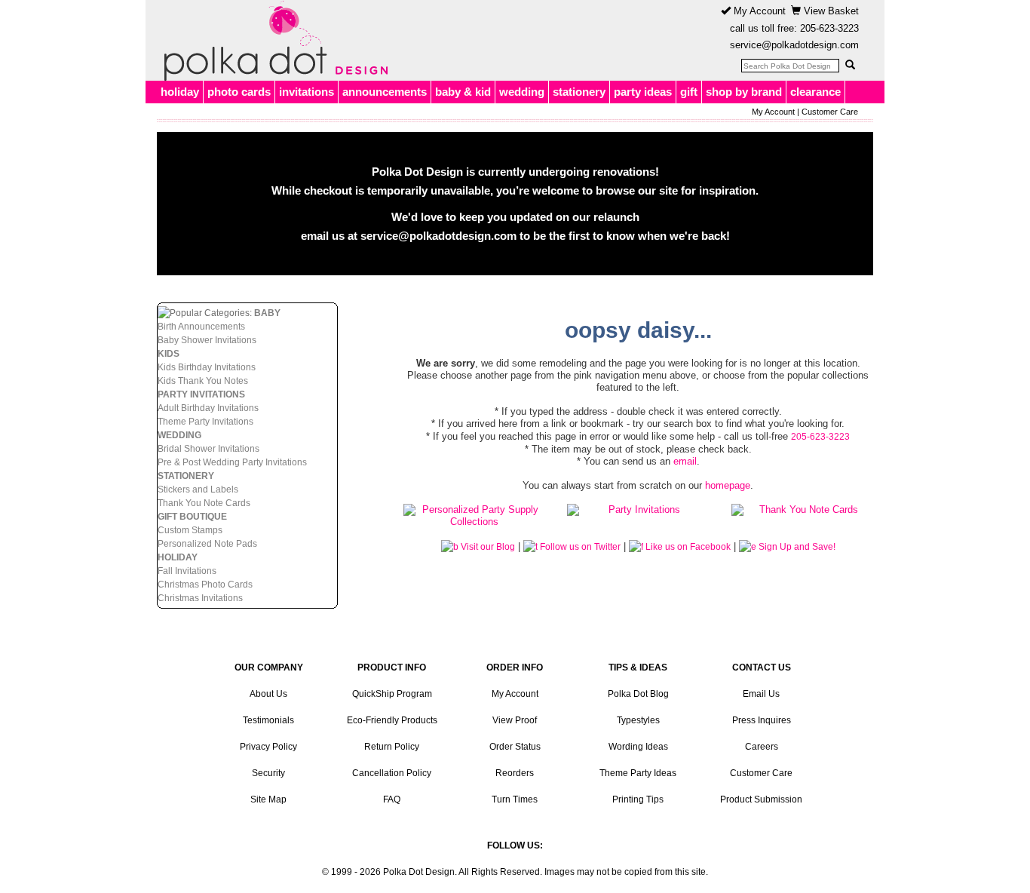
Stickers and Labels (198, 489)
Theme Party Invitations (205, 421)
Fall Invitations (187, 571)
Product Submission (761, 799)
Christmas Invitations (200, 598)
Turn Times (515, 799)
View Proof (514, 720)
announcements (384, 91)
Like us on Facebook (687, 547)
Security (268, 773)
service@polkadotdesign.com (794, 45)
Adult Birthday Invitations (208, 408)
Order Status (515, 746)
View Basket (830, 11)
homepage (727, 485)
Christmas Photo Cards (205, 584)
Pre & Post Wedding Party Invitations (232, 462)
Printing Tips (638, 799)
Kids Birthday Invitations (207, 367)
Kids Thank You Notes (203, 381)
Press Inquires (761, 720)
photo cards (239, 91)
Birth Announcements (201, 326)
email (685, 461)
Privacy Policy (268, 746)
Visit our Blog (486, 547)
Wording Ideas (638, 746)
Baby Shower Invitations (207, 340)
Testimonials (268, 720)
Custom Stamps (190, 530)
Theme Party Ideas (637, 773)
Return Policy (391, 746)
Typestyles (638, 720)
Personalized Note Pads (207, 544)
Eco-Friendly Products (392, 720)
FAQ (391, 799)
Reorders (514, 773)
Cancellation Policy (391, 773)
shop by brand (744, 91)
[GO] (849, 64)
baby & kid (463, 91)
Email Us (761, 694)
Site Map (268, 799)
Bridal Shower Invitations (208, 448)
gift (688, 91)
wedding (521, 91)
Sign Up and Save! (795, 547)
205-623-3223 (829, 28)
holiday (180, 91)
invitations (306, 91)
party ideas (643, 91)
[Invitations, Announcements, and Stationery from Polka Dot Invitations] (272, 41)
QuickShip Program (392, 694)
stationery (579, 91)
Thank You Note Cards (204, 503)
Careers (761, 746)
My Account (758, 11)
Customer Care (830, 111)
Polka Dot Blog (638, 694)
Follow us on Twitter (579, 547)
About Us (268, 694)
